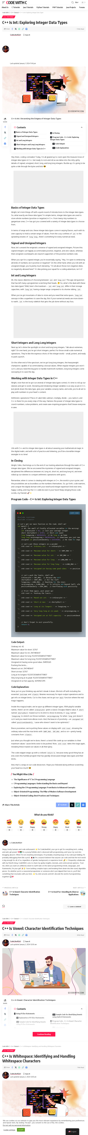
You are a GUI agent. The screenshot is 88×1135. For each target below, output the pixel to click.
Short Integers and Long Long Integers (30, 144)
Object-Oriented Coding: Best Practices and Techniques (36, 796)
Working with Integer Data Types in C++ (31, 149)
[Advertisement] (23, 49)
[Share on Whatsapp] (19, 29)
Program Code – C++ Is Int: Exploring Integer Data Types (64, 138)
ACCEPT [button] (20, 1130)
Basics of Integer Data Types (26, 132)
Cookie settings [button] (9, 1130)
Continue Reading (44, 1034)
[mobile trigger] (4, 2)
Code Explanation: (62, 148)
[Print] (26, 29)
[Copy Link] (22, 29)
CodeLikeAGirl (15, 35)
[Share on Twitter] (15, 29)
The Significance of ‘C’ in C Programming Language (34, 779)
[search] (72, 2)
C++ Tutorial (9, 17)
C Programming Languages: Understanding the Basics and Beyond (40, 783)
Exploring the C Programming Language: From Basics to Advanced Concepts (44, 787)
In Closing (56, 133)
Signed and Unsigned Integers (27, 136)
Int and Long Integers (24, 140)
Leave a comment (75, 906)
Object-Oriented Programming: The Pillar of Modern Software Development (45, 791)
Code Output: (60, 144)
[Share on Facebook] (12, 29)
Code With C (16, 2)
